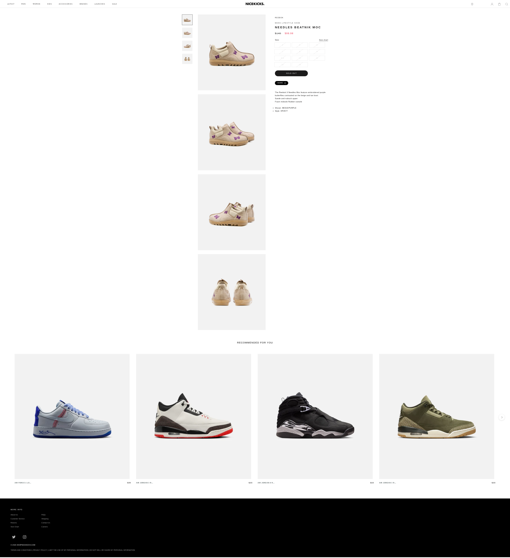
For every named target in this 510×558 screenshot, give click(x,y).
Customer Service (18, 519)
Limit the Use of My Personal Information (68, 550)
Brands (84, 4)
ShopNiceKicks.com (26, 545)
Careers (44, 527)
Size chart (323, 40)
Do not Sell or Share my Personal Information (112, 550)
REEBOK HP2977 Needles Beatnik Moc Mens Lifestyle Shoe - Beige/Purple (232, 89)
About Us (14, 515)
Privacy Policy (40, 550)
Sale (114, 4)
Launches (100, 4)
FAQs (43, 515)
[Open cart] (499, 3)
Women (37, 4)
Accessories (66, 4)
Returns (14, 523)
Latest (10, 4)
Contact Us (45, 523)
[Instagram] (24, 537)
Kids (49, 4)
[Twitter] (14, 537)
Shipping (44, 519)
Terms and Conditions (21, 550)
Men (23, 4)
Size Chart (15, 527)
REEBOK (279, 18)
